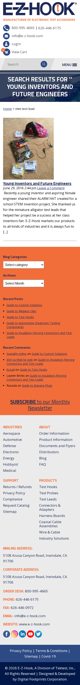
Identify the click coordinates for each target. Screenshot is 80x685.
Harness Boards (52, 515)
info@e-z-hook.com (27, 35)
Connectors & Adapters (50, 507)
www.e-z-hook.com (34, 624)
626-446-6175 (49, 28)
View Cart (15, 51)
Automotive (12, 439)
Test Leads (48, 499)
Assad (11, 370)
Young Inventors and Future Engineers (37, 183)
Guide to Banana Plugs (37, 385)
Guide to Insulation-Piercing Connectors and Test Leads (40, 362)
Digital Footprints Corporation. (42, 679)
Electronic (11, 452)
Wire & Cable (49, 532)
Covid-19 (48, 656)
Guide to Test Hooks (20, 317)
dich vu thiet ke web (20, 360)
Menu (66, 64)
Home (7, 109)
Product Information (55, 439)
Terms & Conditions (51, 650)
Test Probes (48, 493)
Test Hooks (48, 486)
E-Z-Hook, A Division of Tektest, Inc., (46, 668)
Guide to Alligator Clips (22, 311)
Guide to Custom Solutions (24, 305)
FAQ (42, 464)
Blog (43, 458)
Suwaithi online (16, 354)
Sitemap (10, 511)
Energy (8, 458)
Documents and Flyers (57, 445)
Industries (12, 427)
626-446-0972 (22, 607)
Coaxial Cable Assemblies (50, 523)
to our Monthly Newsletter (40, 405)
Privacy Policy (14, 493)
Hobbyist (10, 464)
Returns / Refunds (17, 486)
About (44, 427)
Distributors (49, 452)
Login (16, 43)
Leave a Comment (51, 188)
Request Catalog (16, 505)
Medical (9, 470)
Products (48, 480)
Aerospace (11, 433)
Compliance (12, 499)
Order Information (54, 433)
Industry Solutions (54, 538)
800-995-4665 (23, 27)
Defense (9, 445)
